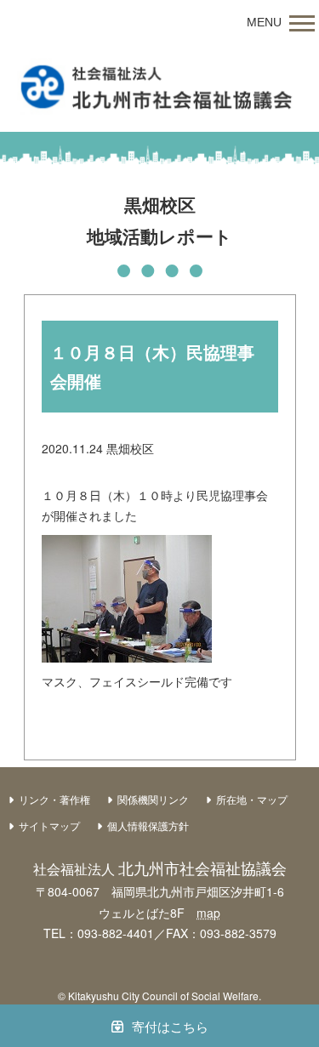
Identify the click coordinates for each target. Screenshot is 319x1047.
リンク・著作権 (54, 799)
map (208, 912)
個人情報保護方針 (148, 825)
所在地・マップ (252, 799)
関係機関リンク (153, 799)
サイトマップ (49, 825)
